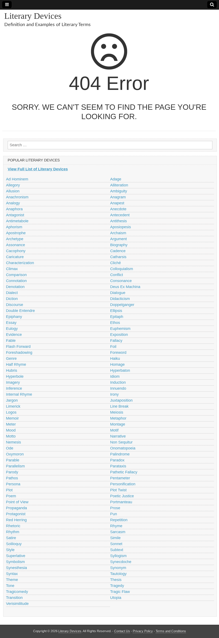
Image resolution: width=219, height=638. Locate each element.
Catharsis (118, 257)
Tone (10, 586)
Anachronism (17, 197)
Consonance (121, 281)
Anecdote (118, 209)
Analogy (13, 203)
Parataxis (118, 466)
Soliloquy (14, 544)
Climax (12, 269)
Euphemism (120, 328)
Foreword (118, 352)
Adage (115, 179)
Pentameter (120, 478)
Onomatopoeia (122, 448)
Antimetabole (17, 221)
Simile (115, 538)
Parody (12, 472)
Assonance (15, 245)
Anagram (118, 197)
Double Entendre (20, 311)
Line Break (119, 406)
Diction (12, 299)
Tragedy (117, 586)
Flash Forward (18, 346)
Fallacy (116, 340)
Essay (11, 322)
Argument (118, 239)
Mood (11, 430)
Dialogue (117, 293)
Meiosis (116, 412)
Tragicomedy (17, 592)
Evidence (14, 334)
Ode (9, 448)
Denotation (15, 287)
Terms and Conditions (171, 631)
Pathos (12, 478)
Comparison (16, 275)
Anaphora (14, 209)
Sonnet (116, 544)
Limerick (13, 406)
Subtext (116, 550)
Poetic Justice (122, 496)
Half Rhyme (16, 364)
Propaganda (16, 508)
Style (10, 550)
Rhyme (116, 526)
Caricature (15, 257)
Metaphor (118, 418)
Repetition (118, 520)
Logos (11, 412)
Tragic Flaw (120, 592)
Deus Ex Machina (125, 287)
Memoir (12, 418)
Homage (117, 364)
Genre (11, 358)
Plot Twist (118, 490)
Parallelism (15, 466)
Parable (12, 460)
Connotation (16, 281)
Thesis (115, 580)
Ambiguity (118, 191)
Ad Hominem (17, 179)
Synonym (118, 568)
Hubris (11, 370)
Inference (14, 388)
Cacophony (15, 251)
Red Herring (16, 520)
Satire (11, 538)
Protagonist (15, 514)
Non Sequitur (121, 442)
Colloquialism (121, 269)
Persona (13, 484)
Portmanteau (121, 502)
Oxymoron (15, 454)
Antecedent (120, 215)
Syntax (12, 574)
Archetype (14, 239)
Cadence (118, 251)
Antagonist (15, 215)
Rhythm (12, 532)
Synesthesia (16, 568)
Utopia (115, 598)
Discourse (14, 305)
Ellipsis (116, 311)
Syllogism (118, 556)
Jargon (12, 400)
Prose (115, 508)
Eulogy (12, 328)
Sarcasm (117, 532)
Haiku (115, 358)
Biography (118, 245)
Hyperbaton (120, 370)
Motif (114, 430)
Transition (14, 598)
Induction (118, 382)
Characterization (20, 263)
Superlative (15, 556)
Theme (12, 580)
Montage (117, 424)
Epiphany (14, 317)
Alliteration (119, 185)
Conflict (116, 275)
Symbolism (15, 562)
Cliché (115, 263)
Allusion (12, 191)
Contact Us (122, 631)
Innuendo (118, 388)
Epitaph (116, 317)
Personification (122, 484)
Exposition (119, 334)
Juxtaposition (121, 400)
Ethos (115, 322)
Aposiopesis (120, 227)
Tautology (118, 574)
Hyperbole (15, 376)
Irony (114, 394)
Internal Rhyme (19, 394)
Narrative (118, 436)
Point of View (17, 502)
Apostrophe (16, 233)
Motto (11, 436)
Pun (113, 514)
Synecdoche (120, 562)
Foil (113, 346)
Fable (11, 340)
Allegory (13, 185)
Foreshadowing (19, 352)
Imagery (13, 382)
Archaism (118, 233)
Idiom (115, 376)
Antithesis (118, 221)
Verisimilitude (17, 603)
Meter (11, 424)
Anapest (117, 203)
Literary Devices (33, 16)
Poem (11, 496)
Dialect (12, 293)
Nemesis (13, 442)
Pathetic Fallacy (123, 472)
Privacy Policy (143, 631)
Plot (9, 490)
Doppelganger (122, 305)
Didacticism (120, 299)
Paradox (117, 460)
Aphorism (14, 227)
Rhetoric (13, 526)
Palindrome (120, 454)
